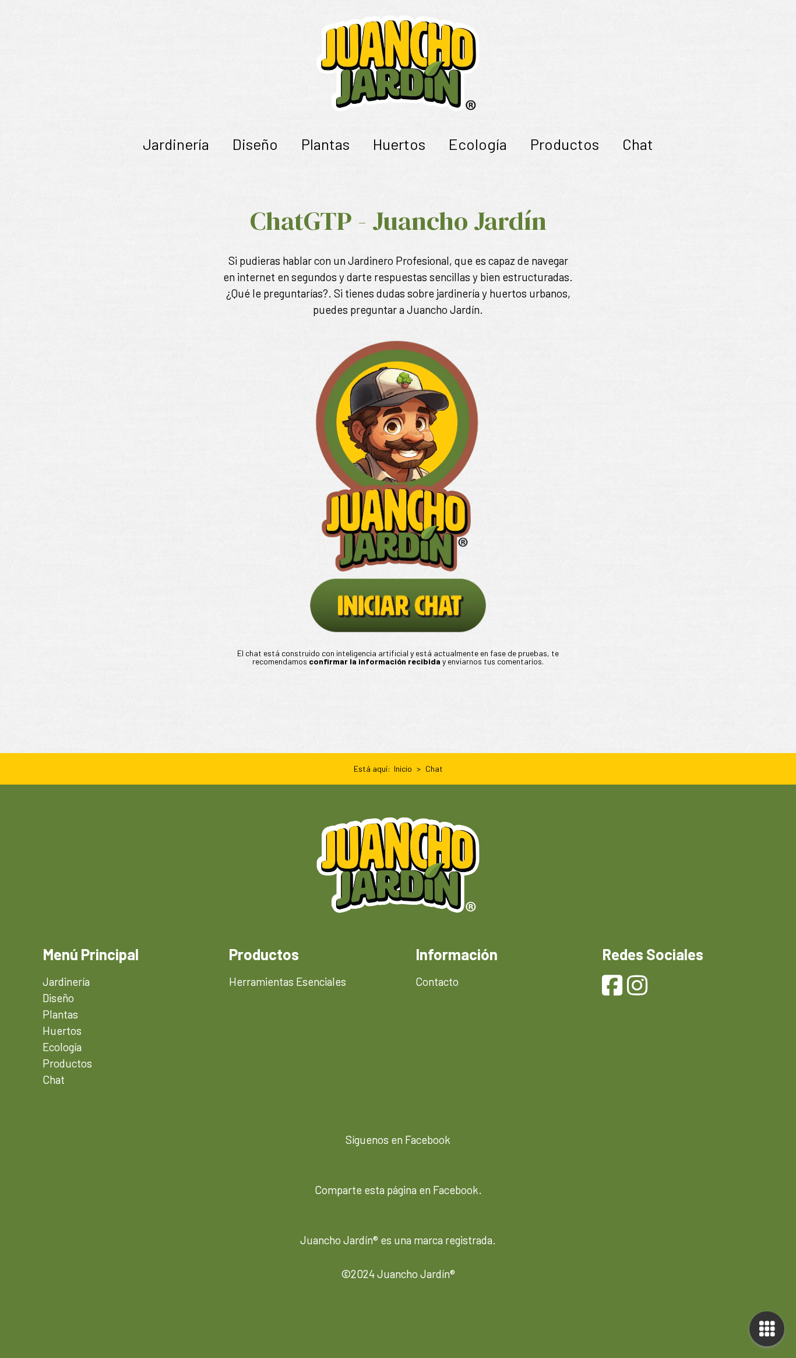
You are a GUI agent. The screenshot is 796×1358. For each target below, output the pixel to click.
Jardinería (176, 144)
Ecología (478, 144)
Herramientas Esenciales (287, 981)
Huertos (399, 144)
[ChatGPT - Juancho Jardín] (398, 486)
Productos (564, 144)
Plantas (325, 144)
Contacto (437, 981)
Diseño (255, 144)
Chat (637, 144)
